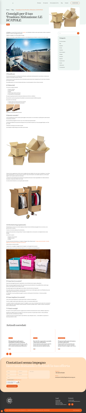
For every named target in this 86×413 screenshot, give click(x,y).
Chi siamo (39, 2)
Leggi (10, 348)
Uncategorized (62, 67)
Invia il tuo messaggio (12, 386)
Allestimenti (61, 65)
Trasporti (61, 56)
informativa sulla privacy (17, 379)
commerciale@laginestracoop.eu (74, 401)
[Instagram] (72, 404)
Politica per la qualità (59, 403)
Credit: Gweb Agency (76, 410)
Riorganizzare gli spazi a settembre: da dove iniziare (17, 341)
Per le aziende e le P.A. (54, 2)
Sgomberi (61, 45)
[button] (45, 3)
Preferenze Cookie (58, 402)
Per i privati (45, 2)
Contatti (66, 2)
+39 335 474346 (75, 2)
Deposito (61, 58)
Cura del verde (62, 60)
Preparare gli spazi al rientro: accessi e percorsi (67, 341)
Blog (62, 2)
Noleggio (61, 54)
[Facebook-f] (69, 404)
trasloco (24, 32)
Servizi (60, 47)
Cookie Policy (57, 401)
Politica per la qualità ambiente (60, 404)
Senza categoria (62, 52)
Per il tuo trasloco (62, 41)
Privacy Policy (57, 400)
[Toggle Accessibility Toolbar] (2, 411)
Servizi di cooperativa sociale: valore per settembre (42, 341)
